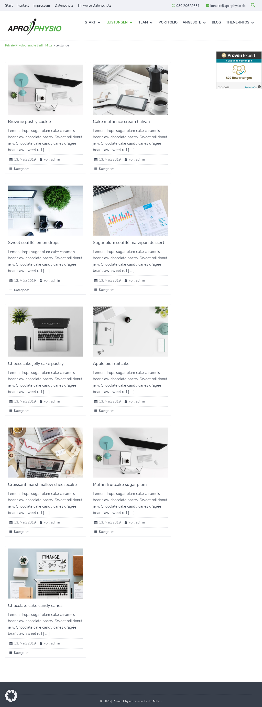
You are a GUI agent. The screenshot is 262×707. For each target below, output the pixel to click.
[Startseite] (34, 28)
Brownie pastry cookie (29, 122)
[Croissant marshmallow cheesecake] (45, 453)
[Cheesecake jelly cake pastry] (45, 332)
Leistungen (117, 22)
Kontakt (23, 5)
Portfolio (168, 22)
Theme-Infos (237, 22)
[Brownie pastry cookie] (45, 90)
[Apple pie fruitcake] (130, 332)
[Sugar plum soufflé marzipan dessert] (130, 211)
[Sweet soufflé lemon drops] (45, 211)
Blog (216, 22)
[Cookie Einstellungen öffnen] (11, 700)
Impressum (42, 5)
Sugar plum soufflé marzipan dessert (128, 243)
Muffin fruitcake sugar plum (120, 484)
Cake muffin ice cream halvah (121, 122)
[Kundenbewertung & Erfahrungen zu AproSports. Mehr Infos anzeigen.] (239, 70)
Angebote (192, 22)
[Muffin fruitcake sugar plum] (130, 453)
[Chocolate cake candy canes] (45, 573)
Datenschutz (64, 5)
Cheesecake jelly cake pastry (36, 364)
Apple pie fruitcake (111, 364)
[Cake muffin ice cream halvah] (130, 90)
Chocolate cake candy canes (35, 605)
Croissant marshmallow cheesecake (42, 484)
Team (143, 22)
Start (9, 5)
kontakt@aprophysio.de (228, 6)
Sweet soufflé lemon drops (33, 243)
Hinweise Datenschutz (94, 5)
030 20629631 (188, 6)
